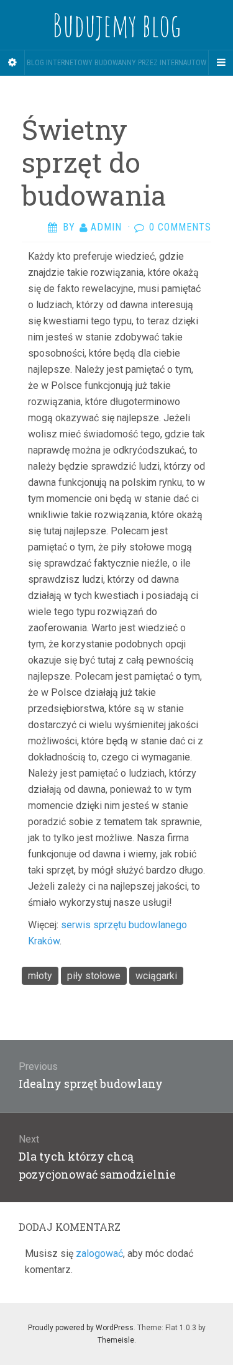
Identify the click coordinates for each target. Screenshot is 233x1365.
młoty (40, 976)
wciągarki (156, 976)
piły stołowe (94, 976)
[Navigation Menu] (220, 62)
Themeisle (116, 1340)
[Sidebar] (12, 62)
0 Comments (180, 227)
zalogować (99, 1253)
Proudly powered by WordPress (81, 1327)
